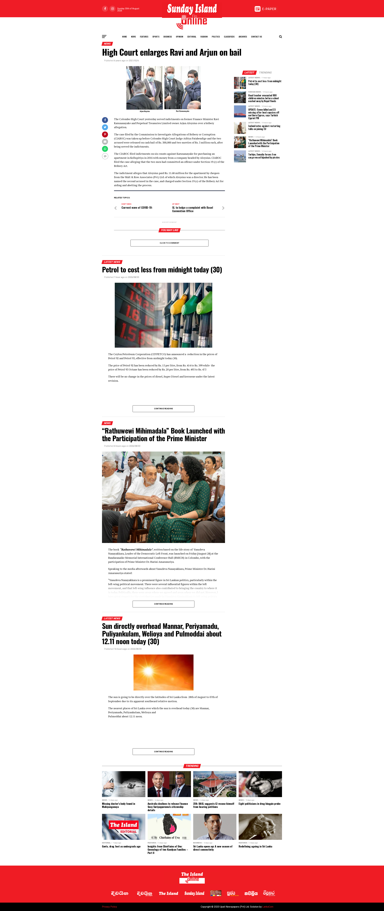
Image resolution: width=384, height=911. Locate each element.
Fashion (204, 36)
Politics (216, 36)
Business (168, 36)
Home (124, 36)
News (133, 36)
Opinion (179, 36)
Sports (155, 36)
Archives (243, 36)
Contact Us (256, 36)
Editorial (191, 36)
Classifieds (229, 36)
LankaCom (267, 906)
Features (144, 36)
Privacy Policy (109, 906)
